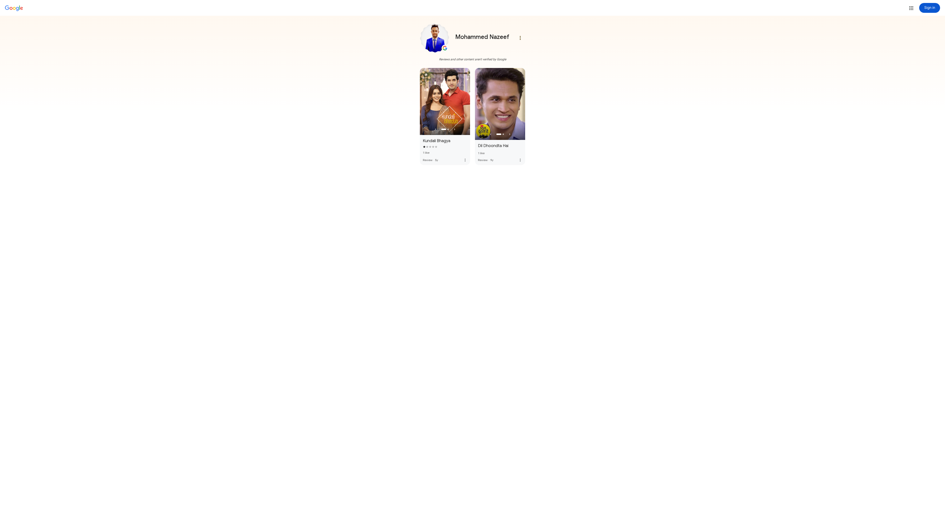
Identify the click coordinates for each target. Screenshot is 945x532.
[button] (911, 8)
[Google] (14, 8)
